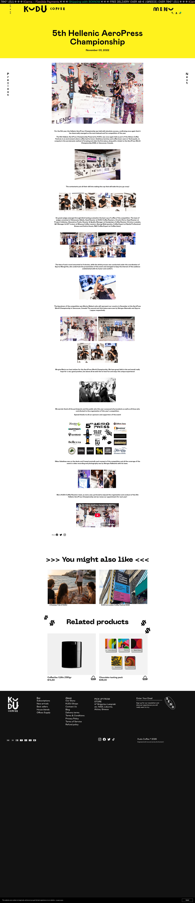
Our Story (70, 701)
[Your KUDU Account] (176, 13)
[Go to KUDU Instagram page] (99, 739)
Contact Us (71, 707)
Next (187, 78)
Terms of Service (74, 722)
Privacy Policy (72, 719)
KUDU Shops (72, 704)
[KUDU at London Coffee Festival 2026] (123, 587)
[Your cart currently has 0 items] (180, 14)
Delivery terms (72, 713)
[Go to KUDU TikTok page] (113, 739)
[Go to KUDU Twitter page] (108, 739)
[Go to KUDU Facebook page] (104, 739)
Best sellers (42, 707)
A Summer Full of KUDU (58, 605)
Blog (68, 710)
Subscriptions (43, 701)
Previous (8, 84)
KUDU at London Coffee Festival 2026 (115, 605)
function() (161, 742)
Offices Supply (43, 713)
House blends (43, 710)
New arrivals (43, 704)
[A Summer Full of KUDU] (72, 587)
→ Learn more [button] (59, 900)
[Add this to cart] (93, 678)
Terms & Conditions (75, 716)
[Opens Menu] (163, 9)
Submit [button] (187, 900)
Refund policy (72, 725)
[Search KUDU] (172, 13)
